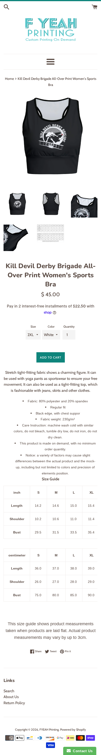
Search (9, 691)
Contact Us (82, 751)
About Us (11, 697)
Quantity (69, 326)
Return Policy (14, 703)
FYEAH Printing (49, 729)
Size (33, 326)
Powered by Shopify (73, 729)
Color (51, 326)
